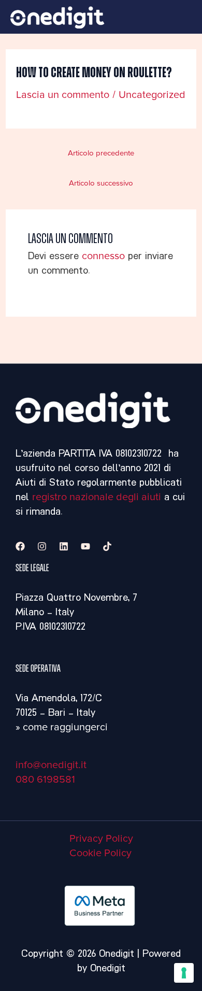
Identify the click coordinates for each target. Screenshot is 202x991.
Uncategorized (152, 95)
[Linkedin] (63, 546)
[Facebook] (20, 546)
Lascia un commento (62, 95)
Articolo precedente (101, 153)
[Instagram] (42, 546)
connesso (103, 256)
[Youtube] (85, 546)
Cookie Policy (100, 853)
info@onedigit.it (51, 765)
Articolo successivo (101, 183)
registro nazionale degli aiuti (96, 497)
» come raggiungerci (62, 727)
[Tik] (107, 546)
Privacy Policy (101, 838)
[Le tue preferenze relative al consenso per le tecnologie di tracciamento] (184, 973)
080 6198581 (45, 779)
